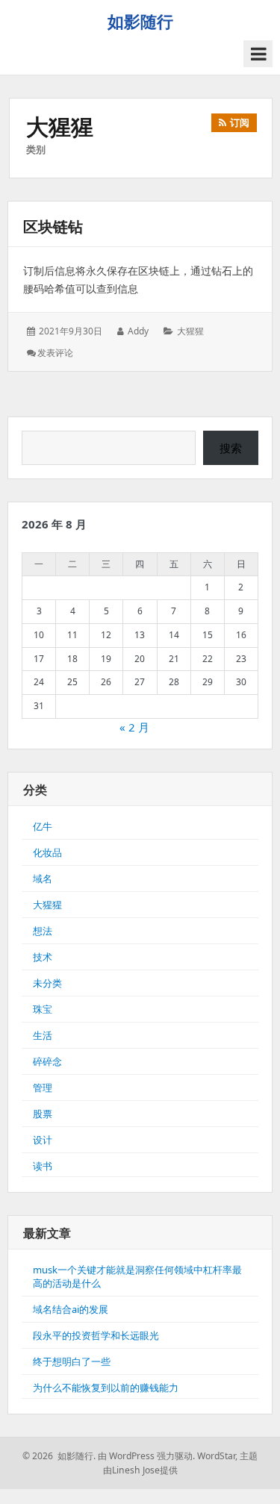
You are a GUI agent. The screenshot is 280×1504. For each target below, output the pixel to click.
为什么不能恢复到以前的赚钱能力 (105, 1387)
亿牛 (42, 826)
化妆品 (47, 852)
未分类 (47, 983)
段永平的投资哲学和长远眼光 (96, 1335)
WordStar (216, 1456)
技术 (42, 957)
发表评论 (55, 352)
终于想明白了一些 (72, 1361)
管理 (42, 1087)
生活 (42, 1035)
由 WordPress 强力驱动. (146, 1456)
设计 (42, 1139)
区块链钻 (53, 226)
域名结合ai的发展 (70, 1309)
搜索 (231, 447)
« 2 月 (134, 727)
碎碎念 (47, 1061)
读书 (42, 1166)
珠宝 (42, 1009)
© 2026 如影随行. (59, 1456)
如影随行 (140, 21)
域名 (42, 878)
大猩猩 (190, 331)
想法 (42, 930)
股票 (42, 1113)
